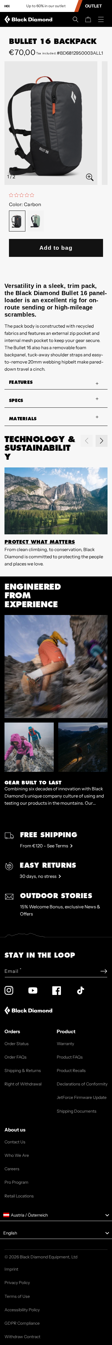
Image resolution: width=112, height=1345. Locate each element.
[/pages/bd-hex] (7, 6)
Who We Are (16, 1155)
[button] (75, 19)
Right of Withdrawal (23, 1084)
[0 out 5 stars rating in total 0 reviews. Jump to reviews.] (23, 195)
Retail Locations (19, 1196)
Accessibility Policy (22, 1309)
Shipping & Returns (22, 1070)
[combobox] (56, 1215)
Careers (11, 1168)
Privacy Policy (17, 1282)
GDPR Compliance (22, 1323)
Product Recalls (71, 1070)
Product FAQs (70, 1057)
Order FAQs (15, 1057)
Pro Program (16, 1182)
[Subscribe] (104, 971)
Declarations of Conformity (82, 1084)
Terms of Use (17, 1296)
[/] (29, 19)
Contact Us (14, 1142)
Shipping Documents (76, 1111)
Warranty (65, 1043)
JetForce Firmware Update (82, 1097)
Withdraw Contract (22, 1336)
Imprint (11, 1269)
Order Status (16, 1043)
